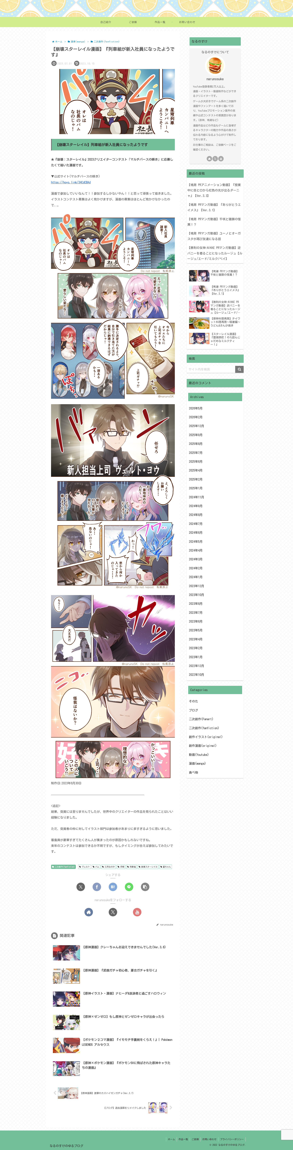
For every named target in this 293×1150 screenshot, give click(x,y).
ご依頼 (195, 1139)
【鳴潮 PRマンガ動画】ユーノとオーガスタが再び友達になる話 (214, 236)
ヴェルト (86, 867)
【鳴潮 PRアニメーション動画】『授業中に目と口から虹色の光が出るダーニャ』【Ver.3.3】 (214, 190)
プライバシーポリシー (232, 1139)
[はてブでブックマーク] (113, 887)
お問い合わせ (209, 1139)
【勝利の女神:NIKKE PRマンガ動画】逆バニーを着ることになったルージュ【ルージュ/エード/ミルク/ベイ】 (214, 253)
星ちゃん (167, 867)
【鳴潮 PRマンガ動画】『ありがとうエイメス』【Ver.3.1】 (214, 207)
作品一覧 (183, 1139)
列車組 (133, 867)
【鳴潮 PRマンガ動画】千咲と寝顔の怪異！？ (214, 222)
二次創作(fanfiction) (65, 867)
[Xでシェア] (80, 887)
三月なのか (110, 867)
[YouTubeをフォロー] (137, 912)
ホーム (171, 1139)
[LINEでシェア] (129, 887)
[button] (145, 887)
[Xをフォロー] (113, 912)
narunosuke (215, 79)
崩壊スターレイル (149, 867)
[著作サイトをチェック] (88, 912)
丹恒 (122, 867)
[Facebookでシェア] (97, 887)
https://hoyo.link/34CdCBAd (71, 182)
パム (97, 867)
